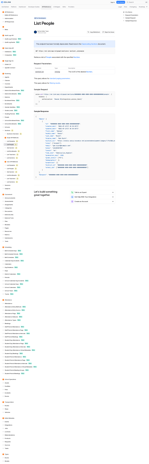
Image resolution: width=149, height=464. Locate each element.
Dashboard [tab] (22, 7)
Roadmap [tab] (142, 7)
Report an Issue (109, 32)
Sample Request (41, 89)
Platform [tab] (13, 7)
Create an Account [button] (81, 201)
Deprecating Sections (90, 44)
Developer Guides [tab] (34, 7)
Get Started (120, 2)
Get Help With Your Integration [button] (85, 197)
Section (77, 57)
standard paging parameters (60, 78)
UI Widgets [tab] (56, 7)
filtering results (55, 83)
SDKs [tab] (64, 7)
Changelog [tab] (133, 7)
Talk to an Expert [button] (80, 192)
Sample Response (41, 111)
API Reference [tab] (46, 7)
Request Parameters (42, 64)
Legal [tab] (120, 7)
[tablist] (74, 6)
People (49, 57)
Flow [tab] (125, 7)
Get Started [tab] (5, 7)
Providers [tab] (71, 7)
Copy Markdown (95, 32)
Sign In (113, 2)
